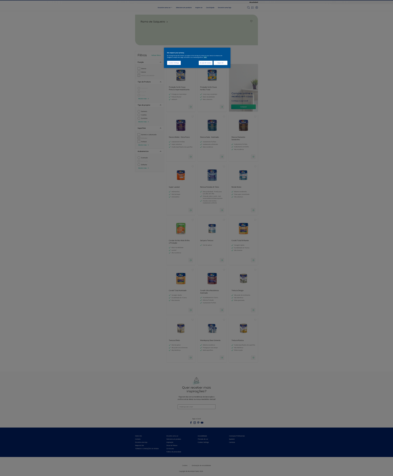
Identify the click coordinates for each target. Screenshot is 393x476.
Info (205, 57)
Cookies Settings (174, 63)
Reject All (220, 63)
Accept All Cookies (205, 63)
